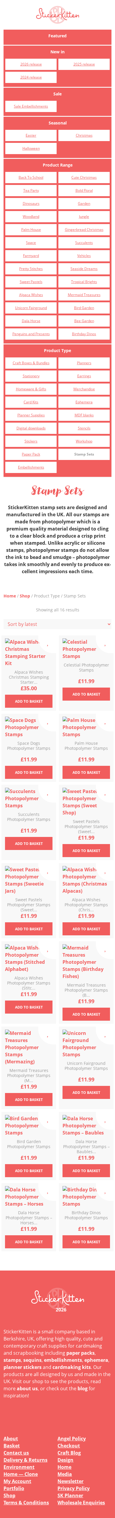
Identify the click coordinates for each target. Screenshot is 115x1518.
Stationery (31, 375)
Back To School (31, 177)
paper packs (80, 1353)
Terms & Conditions (26, 1502)
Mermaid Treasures (84, 294)
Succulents (84, 242)
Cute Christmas (84, 177)
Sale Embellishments (31, 106)
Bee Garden (84, 320)
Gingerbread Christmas (84, 229)
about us (27, 1388)
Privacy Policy (74, 1488)
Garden (84, 203)
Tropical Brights (84, 281)
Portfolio (14, 1488)
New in (57, 52)
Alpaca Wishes (31, 294)
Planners (84, 362)
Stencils (84, 428)
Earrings (84, 375)
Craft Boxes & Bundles (31, 362)
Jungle (84, 216)
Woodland (31, 216)
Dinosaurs (31, 203)
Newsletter (70, 1481)
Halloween (31, 148)
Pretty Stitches (31, 268)
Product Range (58, 165)
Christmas (84, 135)
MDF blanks (84, 415)
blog (83, 1388)
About (11, 1438)
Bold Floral (84, 190)
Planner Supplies (31, 415)
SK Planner (70, 1495)
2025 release (84, 64)
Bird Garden (84, 307)
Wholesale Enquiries (81, 1502)
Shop (25, 596)
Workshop (84, 441)
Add (29, 701)
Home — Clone (21, 1474)
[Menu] (103, 15)
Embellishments (31, 467)
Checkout (69, 1445)
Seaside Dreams (84, 268)
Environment (19, 1467)
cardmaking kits (71, 1367)
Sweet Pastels (31, 281)
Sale (57, 94)
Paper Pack (31, 454)
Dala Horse (31, 320)
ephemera (96, 1360)
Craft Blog (69, 1453)
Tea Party (31, 190)
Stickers (30, 441)
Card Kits (31, 402)
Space (31, 242)
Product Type (57, 350)
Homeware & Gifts (31, 389)
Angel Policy (72, 1438)
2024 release (31, 77)
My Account (17, 1481)
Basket (12, 1445)
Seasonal (58, 123)
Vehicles (84, 255)
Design (65, 1460)
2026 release (31, 64)
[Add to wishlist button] (47, 644)
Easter (31, 135)
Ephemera (84, 402)
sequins (32, 1360)
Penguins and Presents (31, 333)
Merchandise (84, 389)
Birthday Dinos (84, 333)
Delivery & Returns (25, 1460)
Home (10, 596)
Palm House (31, 229)
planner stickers (23, 1367)
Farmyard (31, 255)
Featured (57, 36)
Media (65, 1474)
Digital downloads (31, 428)
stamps (12, 1360)
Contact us (16, 1453)
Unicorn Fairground (31, 307)
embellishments (63, 1360)
